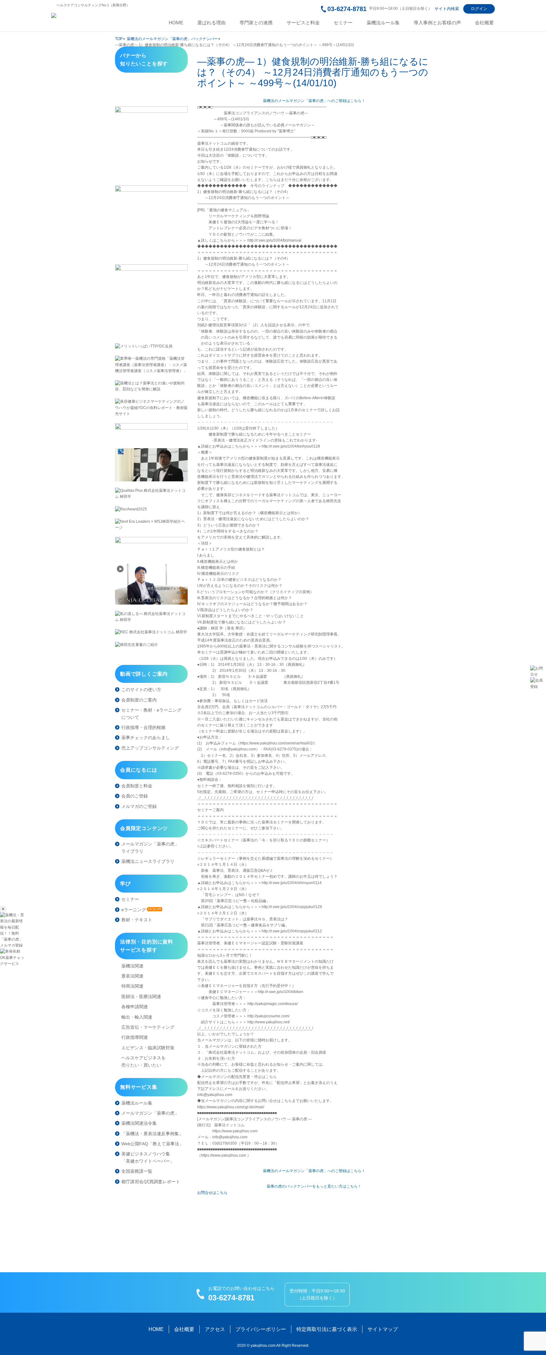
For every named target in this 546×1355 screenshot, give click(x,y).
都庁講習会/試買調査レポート (150, 1181)
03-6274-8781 (347, 8)
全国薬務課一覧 (136, 1171)
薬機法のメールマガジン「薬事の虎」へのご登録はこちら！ (314, 101)
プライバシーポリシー (260, 1329)
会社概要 (484, 22)
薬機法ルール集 (383, 22)
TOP (119, 39)
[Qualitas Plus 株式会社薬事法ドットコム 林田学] (151, 494)
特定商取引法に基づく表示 (326, 1329)
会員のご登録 (134, 795)
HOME (176, 22)
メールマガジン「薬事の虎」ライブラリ (150, 847)
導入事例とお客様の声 (437, 22)
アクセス (215, 1329)
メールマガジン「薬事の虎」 (150, 1113)
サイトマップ (382, 1329)
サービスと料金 (303, 22)
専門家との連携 (256, 22)
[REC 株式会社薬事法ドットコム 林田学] (151, 632)
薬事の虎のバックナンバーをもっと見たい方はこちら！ (314, 1186)
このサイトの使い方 (141, 689)
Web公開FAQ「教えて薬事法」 (152, 1143)
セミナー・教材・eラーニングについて (151, 714)
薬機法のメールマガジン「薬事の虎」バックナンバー (172, 39)
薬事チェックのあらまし (145, 737)
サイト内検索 (446, 8)
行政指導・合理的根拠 (143, 727)
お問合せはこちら (212, 1192)
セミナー (343, 22)
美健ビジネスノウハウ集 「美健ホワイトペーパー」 (147, 1157)
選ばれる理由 (211, 22)
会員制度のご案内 (139, 699)
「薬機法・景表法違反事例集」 (152, 1133)
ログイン (479, 8)
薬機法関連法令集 (139, 1123)
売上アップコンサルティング (150, 747)
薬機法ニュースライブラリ (147, 861)
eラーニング (133, 909)
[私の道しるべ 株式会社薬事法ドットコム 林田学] (151, 617)
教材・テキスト (136, 919)
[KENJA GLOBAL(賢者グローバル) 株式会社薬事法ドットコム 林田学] (151, 584)
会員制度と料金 (136, 785)
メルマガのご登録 (139, 806)
